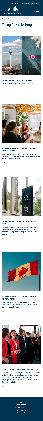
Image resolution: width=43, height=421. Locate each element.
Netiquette (21, 410)
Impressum (21, 413)
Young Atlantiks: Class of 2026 (17, 80)
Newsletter (21, 405)
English (26, 3)
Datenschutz (21, 407)
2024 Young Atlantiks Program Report (20, 369)
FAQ (21, 402)
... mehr (5, 90)
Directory (34, 3)
